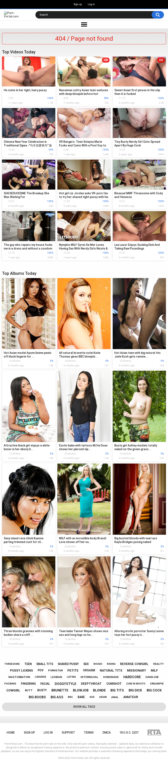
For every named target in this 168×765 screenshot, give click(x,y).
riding (111, 664)
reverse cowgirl (134, 664)
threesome (12, 664)
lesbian (56, 677)
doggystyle (65, 684)
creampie (157, 683)
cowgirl (13, 690)
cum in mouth (135, 683)
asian (103, 697)
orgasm (89, 670)
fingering (28, 683)
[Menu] (84, 25)
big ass (57, 697)
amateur (130, 697)
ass (92, 697)
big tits (117, 690)
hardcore (132, 677)
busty (42, 690)
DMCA (107, 732)
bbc (70, 697)
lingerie (40, 676)
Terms (89, 732)
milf (154, 670)
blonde (99, 690)
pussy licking (21, 670)
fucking (10, 683)
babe (81, 697)
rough (97, 664)
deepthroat (91, 684)
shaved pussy (68, 664)
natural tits (111, 670)
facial (45, 683)
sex (86, 664)
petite (72, 670)
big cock (154, 690)
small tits (44, 664)
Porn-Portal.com (80, 758)
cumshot (114, 684)
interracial (89, 677)
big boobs (37, 697)
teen (28, 664)
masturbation (19, 677)
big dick (135, 690)
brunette (59, 690)
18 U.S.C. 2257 (128, 732)
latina (71, 676)
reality (158, 664)
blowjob (81, 690)
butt (29, 690)
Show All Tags (84, 706)
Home (11, 732)
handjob (151, 677)
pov (40, 670)
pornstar (55, 670)
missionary (136, 670)
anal (115, 697)
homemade (111, 677)
